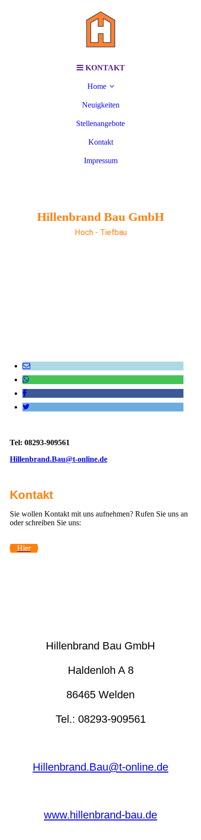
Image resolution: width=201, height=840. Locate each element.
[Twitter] (26, 407)
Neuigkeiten (101, 105)
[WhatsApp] (25, 379)
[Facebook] (24, 393)
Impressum (101, 160)
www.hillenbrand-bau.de (100, 815)
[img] (100, 29)
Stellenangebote (100, 123)
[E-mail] (26, 366)
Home (96, 86)
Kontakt (100, 142)
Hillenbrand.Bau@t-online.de (58, 459)
